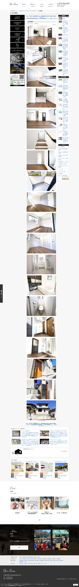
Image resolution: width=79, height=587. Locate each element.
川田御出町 (40, 558)
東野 (20, 563)
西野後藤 (49, 558)
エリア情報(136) (61, 146)
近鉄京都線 (21, 560)
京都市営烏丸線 (56, 560)
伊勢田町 (24, 558)
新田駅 (59, 477)
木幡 (30, 558)
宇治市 (17, 475)
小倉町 (19, 475)
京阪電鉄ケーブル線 (23, 561)
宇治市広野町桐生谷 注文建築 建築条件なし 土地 (64, 461)
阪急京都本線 (42, 560)
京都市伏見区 (47, 475)
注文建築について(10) (62, 163)
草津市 (35, 557)
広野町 (63, 475)
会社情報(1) (61, 173)
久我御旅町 (58, 558)
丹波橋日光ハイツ (43, 461)
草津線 (51, 560)
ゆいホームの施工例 (34, 23)
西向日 (31, 563)
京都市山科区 (25, 557)
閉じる (75, 584)
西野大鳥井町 (34, 558)
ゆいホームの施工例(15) (63, 175)
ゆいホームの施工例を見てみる (61, 506)
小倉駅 (15, 477)
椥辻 (22, 563)
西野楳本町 (45, 558)
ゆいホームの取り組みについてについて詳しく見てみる (46, 507)
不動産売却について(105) (63, 161)
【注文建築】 (30, 21)
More (19, 547)
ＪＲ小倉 (45, 563)
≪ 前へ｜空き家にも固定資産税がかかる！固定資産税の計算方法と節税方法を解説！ (41, 16)
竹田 (42, 563)
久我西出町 (54, 558)
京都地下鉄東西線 (30, 560)
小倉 (36, 563)
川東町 (51, 475)
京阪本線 (61, 560)
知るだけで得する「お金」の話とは (32, 507)
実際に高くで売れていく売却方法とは (17, 507)
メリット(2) (61, 169)
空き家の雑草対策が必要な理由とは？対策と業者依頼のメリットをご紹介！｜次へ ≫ (41, 18)
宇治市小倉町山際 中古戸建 (16, 461)
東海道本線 (37, 560)
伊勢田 (39, 563)
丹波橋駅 (44, 477)
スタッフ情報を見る (63, 451)
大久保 (28, 563)
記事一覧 (41, 17)
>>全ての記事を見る (65, 177)
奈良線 (25, 560)
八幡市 (38, 557)
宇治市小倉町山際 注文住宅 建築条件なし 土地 (34, 461)
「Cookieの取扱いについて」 (13, 585)
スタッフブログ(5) (62, 171)
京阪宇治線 (47, 560)
